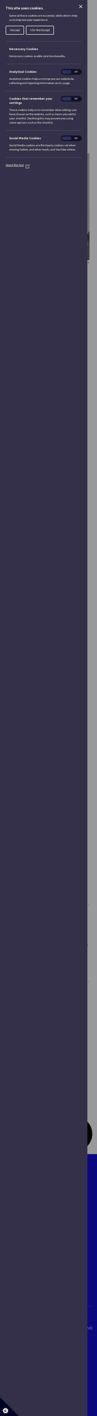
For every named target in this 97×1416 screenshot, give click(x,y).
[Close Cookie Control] (81, 6)
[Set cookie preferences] (9, 1406)
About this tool (17, 165)
